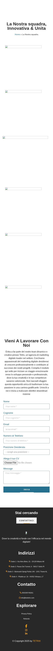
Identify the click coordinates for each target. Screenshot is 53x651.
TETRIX (37, 641)
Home (17, 34)
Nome (6, 401)
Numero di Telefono (13, 436)
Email (6, 424)
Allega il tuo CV (11, 458)
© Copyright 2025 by (22, 641)
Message (8, 469)
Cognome (8, 413)
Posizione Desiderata (14, 447)
